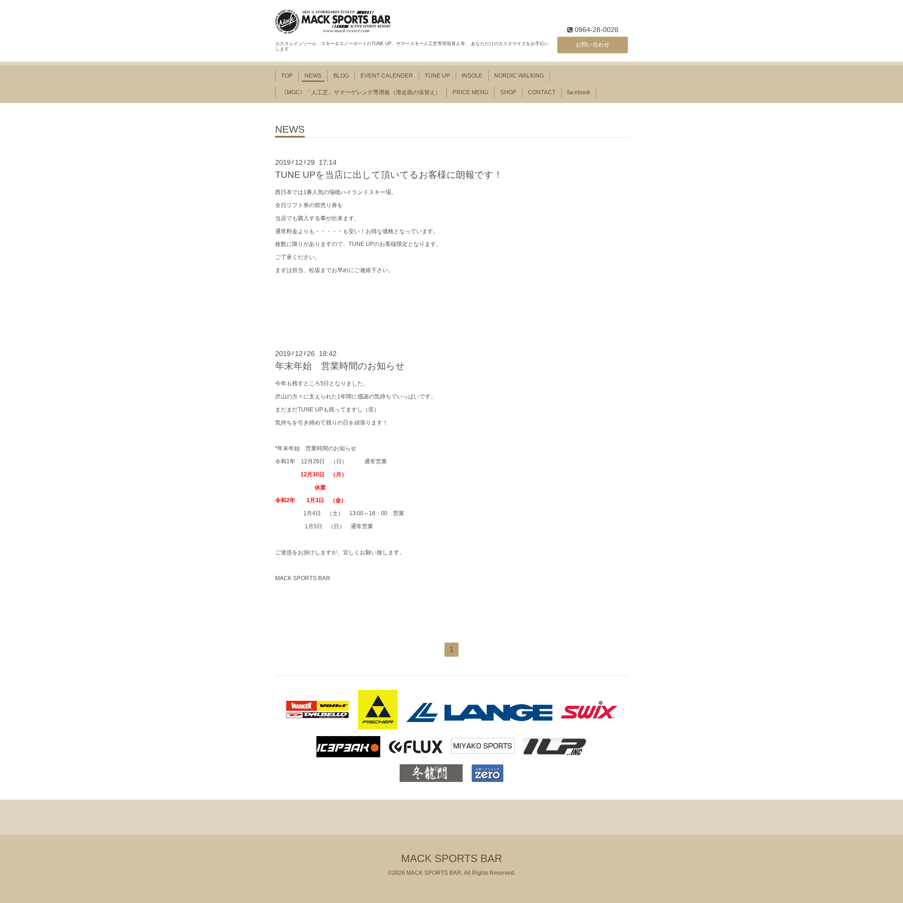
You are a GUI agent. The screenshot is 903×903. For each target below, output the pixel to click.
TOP (287, 76)
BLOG (341, 76)
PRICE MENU (471, 92)
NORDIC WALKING (519, 76)
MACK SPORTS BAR (451, 858)
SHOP (508, 92)
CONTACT (542, 92)
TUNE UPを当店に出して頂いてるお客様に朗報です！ (389, 174)
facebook (578, 92)
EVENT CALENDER (386, 76)
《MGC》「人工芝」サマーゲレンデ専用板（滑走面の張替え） (361, 92)
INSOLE (472, 76)
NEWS (313, 76)
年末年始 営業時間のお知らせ (340, 366)
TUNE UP (437, 76)
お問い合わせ (593, 45)
